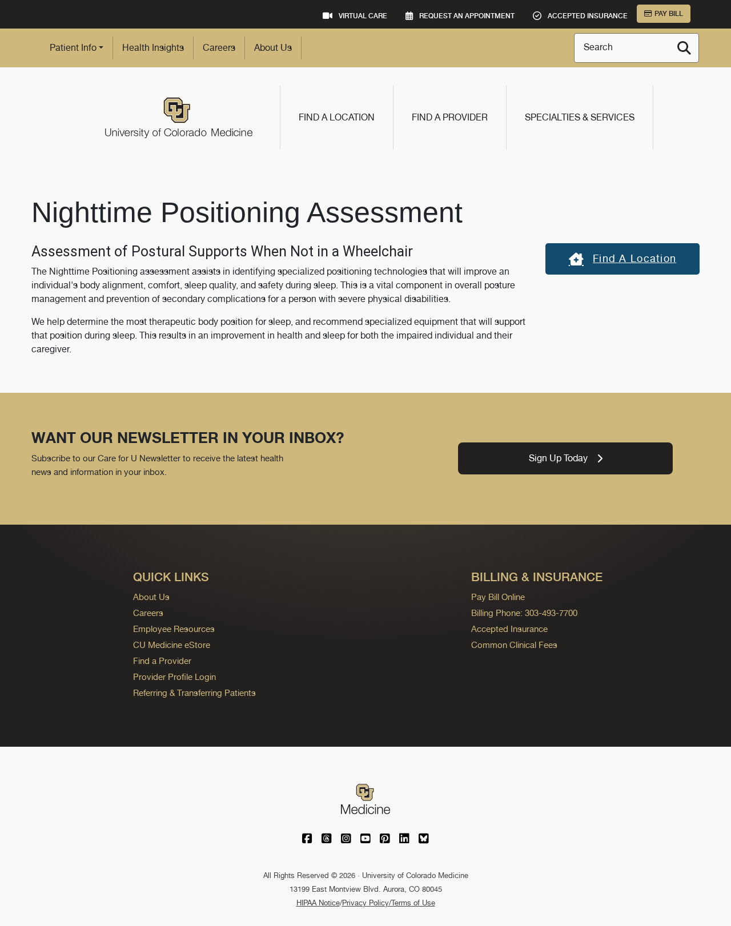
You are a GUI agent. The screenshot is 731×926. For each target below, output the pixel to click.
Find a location (634, 258)
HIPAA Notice (318, 903)
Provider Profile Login (174, 677)
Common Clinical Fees (514, 645)
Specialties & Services (579, 117)
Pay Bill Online (498, 597)
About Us (273, 47)
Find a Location (337, 117)
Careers (219, 47)
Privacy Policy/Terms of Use (388, 903)
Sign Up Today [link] (558, 458)
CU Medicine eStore (171, 645)
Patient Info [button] (73, 47)
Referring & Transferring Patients (194, 693)
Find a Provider (450, 117)
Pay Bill (668, 14)
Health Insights (153, 47)
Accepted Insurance (509, 629)
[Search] (684, 48)
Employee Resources (174, 629)
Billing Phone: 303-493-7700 (524, 613)
